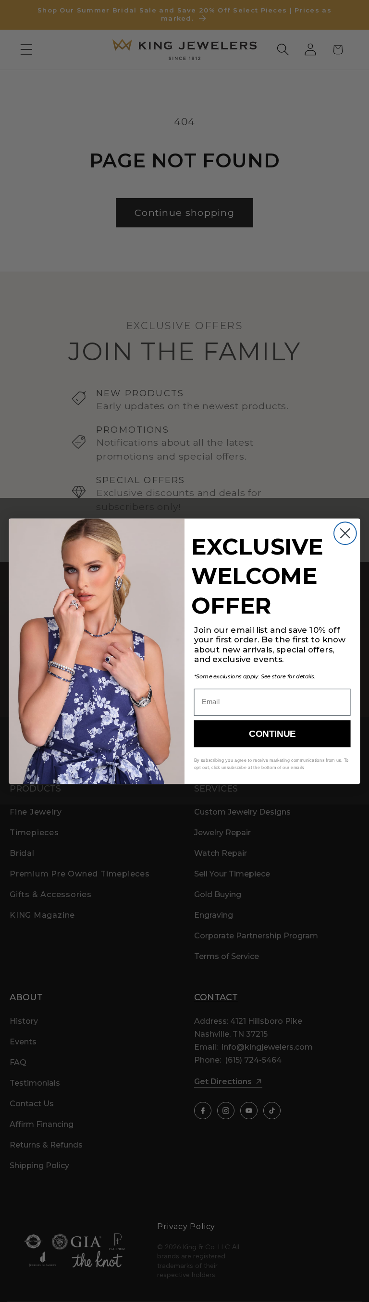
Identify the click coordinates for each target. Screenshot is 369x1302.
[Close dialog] (345, 533)
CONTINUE (272, 734)
